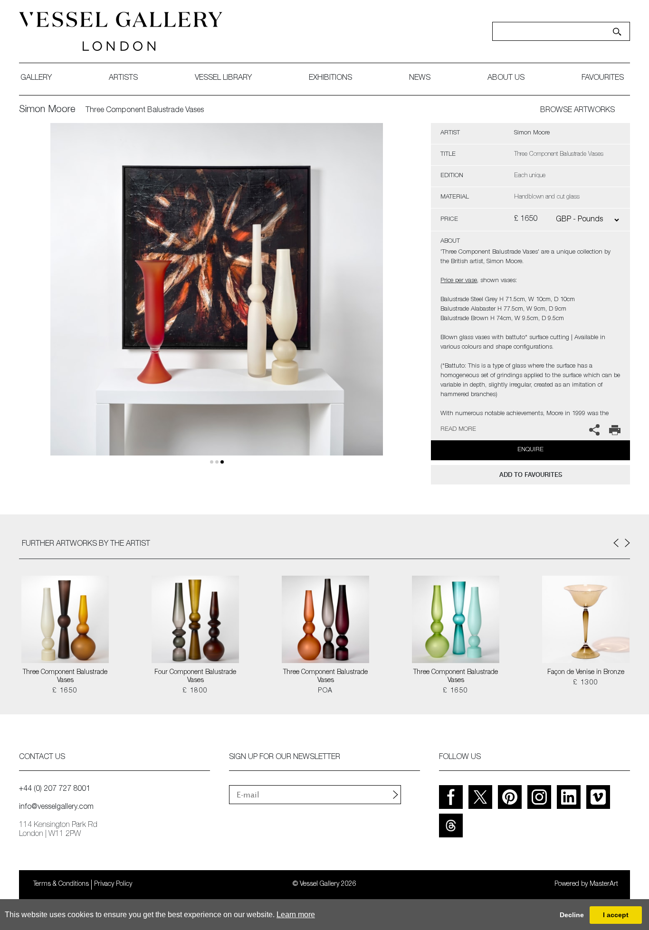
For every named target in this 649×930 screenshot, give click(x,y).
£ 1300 (585, 683)
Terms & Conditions (61, 884)
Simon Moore (47, 110)
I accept (616, 915)
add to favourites (530, 474)
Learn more (296, 915)
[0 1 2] (216, 300)
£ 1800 (195, 691)
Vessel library (223, 78)
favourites (603, 78)
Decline (572, 915)
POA (325, 691)
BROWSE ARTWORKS (577, 110)
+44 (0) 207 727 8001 (54, 789)
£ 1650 (64, 691)
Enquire (530, 450)
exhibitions (330, 78)
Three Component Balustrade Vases (65, 676)
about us (506, 78)
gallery (36, 78)
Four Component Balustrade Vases (195, 676)
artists (123, 78)
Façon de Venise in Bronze (585, 672)
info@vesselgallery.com (56, 807)
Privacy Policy (113, 884)
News (419, 78)
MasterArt (604, 884)
